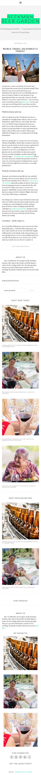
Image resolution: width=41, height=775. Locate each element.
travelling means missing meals (23, 156)
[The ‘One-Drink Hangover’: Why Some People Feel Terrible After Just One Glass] (20, 417)
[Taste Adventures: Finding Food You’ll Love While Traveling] (20, 370)
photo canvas (26, 102)
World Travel (24, 246)
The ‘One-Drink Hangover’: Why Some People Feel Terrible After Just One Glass (18, 439)
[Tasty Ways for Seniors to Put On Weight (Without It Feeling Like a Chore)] (20, 464)
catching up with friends (18, 209)
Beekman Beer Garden (20, 19)
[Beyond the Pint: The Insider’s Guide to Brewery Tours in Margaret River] (20, 323)
